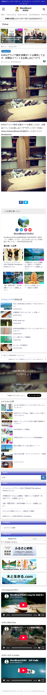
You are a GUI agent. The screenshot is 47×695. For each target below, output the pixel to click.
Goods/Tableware (34, 14)
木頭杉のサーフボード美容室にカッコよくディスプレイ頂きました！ (26, 359)
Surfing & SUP (6, 51)
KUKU (3, 14)
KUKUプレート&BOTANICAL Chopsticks (17, 516)
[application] (23, 604)
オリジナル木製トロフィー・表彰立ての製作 (18, 511)
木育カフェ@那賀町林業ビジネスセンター (14, 355)
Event (35, 539)
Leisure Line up (11, 14)
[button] (3, 36)
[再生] (4, 615)
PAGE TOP (44, 672)
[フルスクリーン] (43, 615)
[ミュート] (39, 615)
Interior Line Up (22, 14)
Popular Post (12, 539)
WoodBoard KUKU (23, 234)
